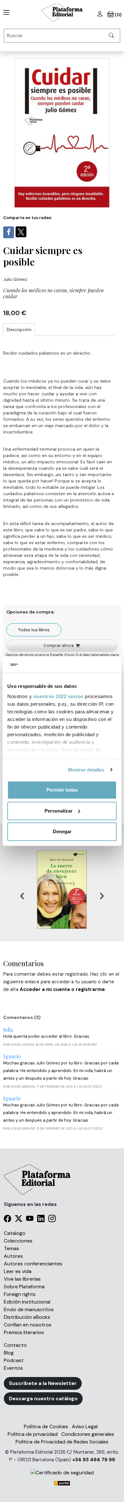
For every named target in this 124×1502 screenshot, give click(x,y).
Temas (11, 1248)
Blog (9, 1352)
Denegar (62, 831)
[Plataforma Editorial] (62, 12)
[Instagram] (52, 1219)
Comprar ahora (59, 645)
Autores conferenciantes (33, 1263)
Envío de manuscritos (29, 1309)
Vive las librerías (22, 1279)
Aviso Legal (85, 1426)
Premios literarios (24, 1332)
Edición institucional (27, 1301)
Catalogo (14, 1233)
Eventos (13, 1368)
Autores (13, 1256)
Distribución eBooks (27, 1317)
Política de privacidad (33, 1434)
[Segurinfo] (62, 1473)
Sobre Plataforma (24, 1286)
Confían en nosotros (28, 1324)
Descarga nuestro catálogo (43, 1398)
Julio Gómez (15, 279)
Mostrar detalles (86, 769)
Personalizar (58, 810)
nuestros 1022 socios (58, 696)
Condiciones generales (87, 1434)
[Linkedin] (41, 1219)
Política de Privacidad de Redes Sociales (62, 1441)
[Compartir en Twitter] (21, 231)
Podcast (14, 1360)
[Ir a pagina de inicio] (5, 12)
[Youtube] (29, 1219)
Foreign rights (20, 1294)
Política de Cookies (46, 1426)
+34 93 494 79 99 (93, 1460)
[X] (18, 1219)
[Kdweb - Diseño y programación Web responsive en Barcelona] (62, 1482)
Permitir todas (62, 790)
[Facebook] (7, 1219)
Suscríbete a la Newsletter (43, 1383)
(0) (117, 14)
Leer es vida (17, 1271)
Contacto (15, 1345)
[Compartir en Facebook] (8, 232)
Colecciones (18, 1240)
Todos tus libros (34, 630)
